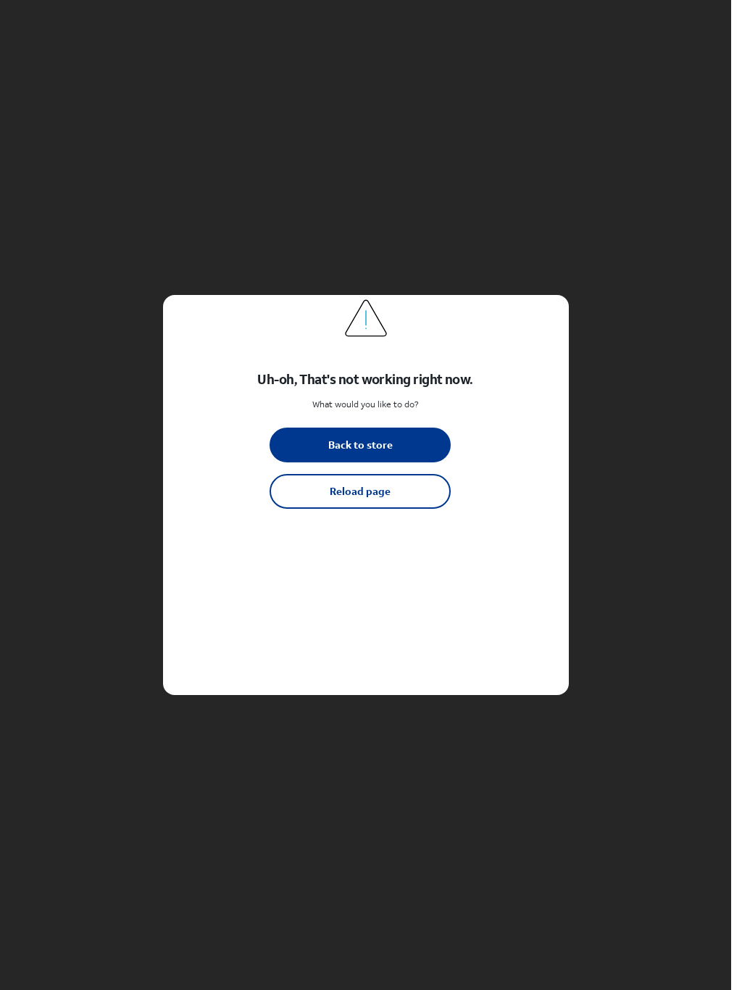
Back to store (360, 445)
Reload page (360, 491)
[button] (365, 495)
